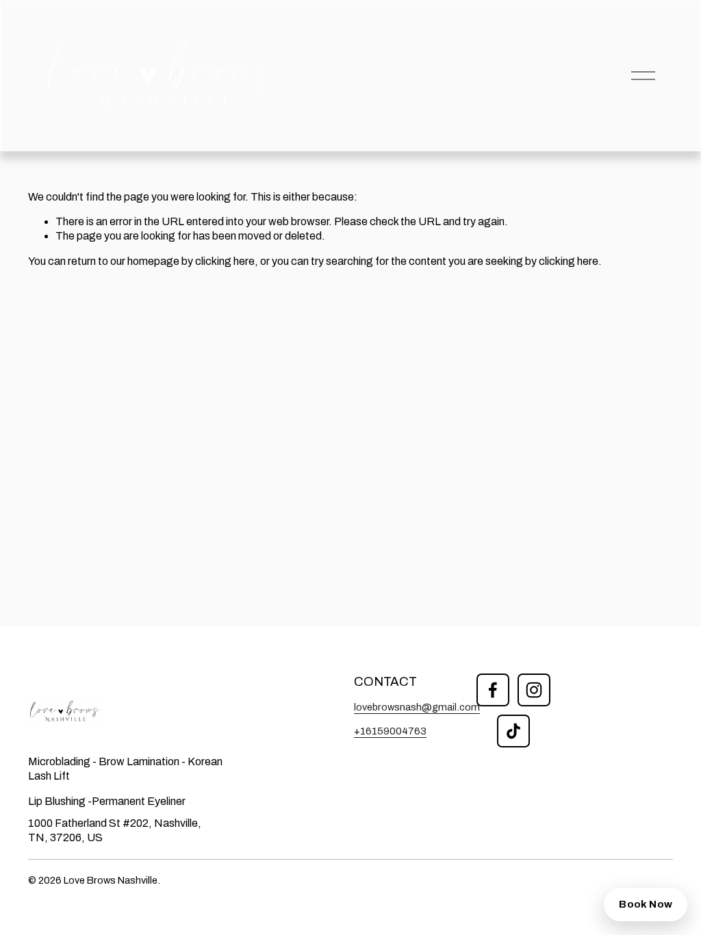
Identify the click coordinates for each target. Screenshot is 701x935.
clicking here (225, 261)
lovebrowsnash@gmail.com (417, 707)
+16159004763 (390, 731)
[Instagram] (534, 690)
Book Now (645, 904)
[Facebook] (492, 690)
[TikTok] (513, 731)
